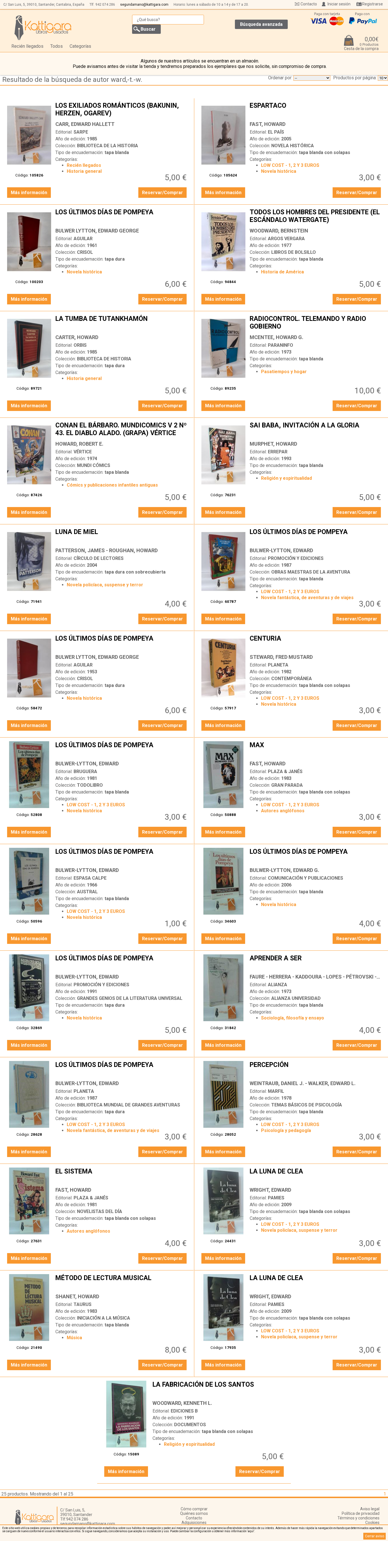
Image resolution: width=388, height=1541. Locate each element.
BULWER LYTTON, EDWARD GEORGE (97, 231)
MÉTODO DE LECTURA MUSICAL (121, 1282)
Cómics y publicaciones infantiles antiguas (112, 485)
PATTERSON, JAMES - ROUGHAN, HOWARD (106, 550)
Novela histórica (278, 171)
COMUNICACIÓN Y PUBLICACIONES (305, 878)
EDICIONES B (184, 1411)
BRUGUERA (85, 771)
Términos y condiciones (358, 1518)
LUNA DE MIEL (121, 536)
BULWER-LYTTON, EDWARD (281, 550)
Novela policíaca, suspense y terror (105, 584)
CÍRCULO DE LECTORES (99, 558)
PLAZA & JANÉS (285, 771)
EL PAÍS (276, 132)
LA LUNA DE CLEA (316, 1176)
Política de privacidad (360, 1513)
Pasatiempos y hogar (284, 371)
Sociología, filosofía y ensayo (292, 1018)
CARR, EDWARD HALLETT (84, 124)
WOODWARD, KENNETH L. (182, 1403)
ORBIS (80, 345)
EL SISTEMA (121, 1176)
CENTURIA (316, 643)
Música (74, 1337)
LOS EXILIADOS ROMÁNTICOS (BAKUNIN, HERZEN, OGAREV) (121, 110)
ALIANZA (277, 984)
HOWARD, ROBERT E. (79, 444)
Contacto (309, 4)
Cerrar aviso (374, 1536)
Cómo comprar (194, 1509)
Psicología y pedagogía (286, 1130)
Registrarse (372, 4)
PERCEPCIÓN (316, 1069)
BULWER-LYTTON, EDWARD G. (284, 870)
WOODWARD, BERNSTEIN (279, 231)
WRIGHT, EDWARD (270, 1190)
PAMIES (276, 1198)
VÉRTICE (83, 451)
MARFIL (276, 1091)
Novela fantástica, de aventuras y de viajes (307, 597)
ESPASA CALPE (90, 878)
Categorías (80, 46)
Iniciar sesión (339, 4)
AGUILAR (83, 238)
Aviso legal (369, 1509)
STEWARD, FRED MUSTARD (281, 657)
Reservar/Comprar (162, 192)
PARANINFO (280, 345)
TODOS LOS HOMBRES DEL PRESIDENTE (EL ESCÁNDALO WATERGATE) (316, 216)
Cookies (372, 1522)
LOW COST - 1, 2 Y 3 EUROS (290, 165)
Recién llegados (27, 46)
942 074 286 (105, 5)
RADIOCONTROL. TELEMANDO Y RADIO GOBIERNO (316, 323)
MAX (316, 749)
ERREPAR (277, 451)
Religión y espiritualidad (286, 478)
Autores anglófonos (282, 810)
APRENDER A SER (316, 962)
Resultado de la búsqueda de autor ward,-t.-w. (72, 80)
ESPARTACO (316, 110)
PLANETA (278, 665)
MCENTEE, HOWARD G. (276, 337)
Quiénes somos (194, 1513)
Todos (56, 46)
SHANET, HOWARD (77, 1296)
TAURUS (82, 1304)
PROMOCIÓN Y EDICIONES (296, 558)
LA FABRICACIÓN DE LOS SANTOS (219, 1389)
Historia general (84, 171)
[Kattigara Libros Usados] (43, 27)
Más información (29, 192)
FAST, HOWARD (267, 124)
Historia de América (282, 272)
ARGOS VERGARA (286, 238)
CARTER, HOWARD (76, 337)
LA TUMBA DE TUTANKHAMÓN (121, 323)
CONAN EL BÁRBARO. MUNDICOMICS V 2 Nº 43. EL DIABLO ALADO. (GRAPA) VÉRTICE (121, 429)
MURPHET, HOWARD (273, 444)
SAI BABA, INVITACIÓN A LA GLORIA (316, 429)
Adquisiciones (194, 1522)
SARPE (81, 132)
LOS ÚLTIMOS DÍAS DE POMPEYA (121, 216)
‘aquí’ (250, 1531)
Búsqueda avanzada (261, 24)
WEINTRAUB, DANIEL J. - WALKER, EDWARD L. (303, 1083)
